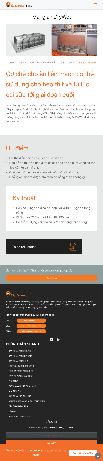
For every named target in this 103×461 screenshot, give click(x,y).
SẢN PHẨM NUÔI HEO (18, 361)
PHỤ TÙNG (13, 381)
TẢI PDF (12, 411)
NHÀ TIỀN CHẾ (15, 391)
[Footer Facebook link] (44, 339)
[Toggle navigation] (96, 4)
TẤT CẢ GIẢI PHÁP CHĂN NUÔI (22, 386)
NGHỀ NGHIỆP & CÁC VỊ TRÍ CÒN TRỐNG (27, 401)
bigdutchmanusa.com (31, 326)
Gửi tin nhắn (51, 278)
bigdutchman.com (31, 320)
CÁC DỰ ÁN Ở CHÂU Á (18, 406)
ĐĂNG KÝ (51, 443)
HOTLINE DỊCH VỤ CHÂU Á (20, 376)
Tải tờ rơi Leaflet (24, 247)
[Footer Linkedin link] (59, 339)
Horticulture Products (21, 366)
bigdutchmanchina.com (31, 331)
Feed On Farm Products (21, 371)
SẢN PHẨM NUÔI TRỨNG (20, 351)
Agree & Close (83, 452)
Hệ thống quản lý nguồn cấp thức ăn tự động (50, 62)
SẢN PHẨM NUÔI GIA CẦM (20, 356)
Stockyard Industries (20, 416)
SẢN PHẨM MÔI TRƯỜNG (20, 396)
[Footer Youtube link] (51, 339)
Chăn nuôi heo (14, 62)
